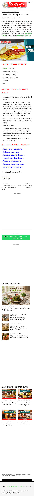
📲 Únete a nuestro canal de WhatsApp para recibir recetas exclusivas (15, 237)
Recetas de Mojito (15, 333)
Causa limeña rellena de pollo (13, 158)
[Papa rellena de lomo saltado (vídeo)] (9, 415)
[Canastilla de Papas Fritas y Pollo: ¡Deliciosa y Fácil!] (9, 394)
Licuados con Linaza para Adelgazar (18, 315)
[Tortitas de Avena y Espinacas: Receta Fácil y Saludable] (16, 295)
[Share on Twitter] (10, 498)
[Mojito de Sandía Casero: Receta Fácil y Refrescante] (5, 336)
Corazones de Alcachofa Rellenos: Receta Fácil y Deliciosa (25, 404)
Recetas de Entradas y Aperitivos (10, 12)
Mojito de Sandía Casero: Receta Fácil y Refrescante (19, 336)
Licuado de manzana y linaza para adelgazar (17, 318)
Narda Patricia (6, 17)
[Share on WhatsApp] (23, 498)
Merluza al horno (15, 324)
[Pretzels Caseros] (25, 415)
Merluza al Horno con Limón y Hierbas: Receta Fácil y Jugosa (18, 327)
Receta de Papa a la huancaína (13, 164)
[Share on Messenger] (30, 498)
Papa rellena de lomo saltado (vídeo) (9, 424)
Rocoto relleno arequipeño (12, 149)
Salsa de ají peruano (24, 36)
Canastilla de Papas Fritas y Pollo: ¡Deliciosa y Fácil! (9, 403)
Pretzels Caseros (25, 424)
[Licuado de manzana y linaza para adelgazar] (5, 317)
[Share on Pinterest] (17, 498)
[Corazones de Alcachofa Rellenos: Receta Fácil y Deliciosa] (25, 394)
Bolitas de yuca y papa (11, 152)
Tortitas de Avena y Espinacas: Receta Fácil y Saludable (16, 309)
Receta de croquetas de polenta (14, 155)
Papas (5, 69)
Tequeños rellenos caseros (12, 161)
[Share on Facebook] (3, 498)
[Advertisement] (17, 211)
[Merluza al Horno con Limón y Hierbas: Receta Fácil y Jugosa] (5, 327)
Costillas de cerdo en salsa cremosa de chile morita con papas (9, 187)
